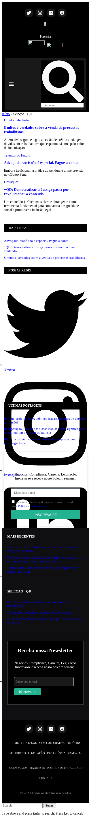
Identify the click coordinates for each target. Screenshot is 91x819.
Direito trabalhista (16, 120)
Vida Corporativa (52, 743)
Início (6, 114)
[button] (11, 84)
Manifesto (37, 767)
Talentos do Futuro (17, 155)
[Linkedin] (51, 12)
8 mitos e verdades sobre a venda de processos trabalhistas (44, 257)
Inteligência (56, 753)
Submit (49, 805)
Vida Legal (29, 743)
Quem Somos (18, 767)
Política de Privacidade (32, 506)
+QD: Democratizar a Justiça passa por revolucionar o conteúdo (36, 191)
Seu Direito (17, 753)
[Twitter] (29, 12)
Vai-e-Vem (75, 753)
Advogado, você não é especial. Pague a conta (41, 163)
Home (15, 743)
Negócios (74, 743)
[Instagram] (40, 12)
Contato (45, 778)
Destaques (11, 182)
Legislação (36, 753)
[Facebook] (62, 12)
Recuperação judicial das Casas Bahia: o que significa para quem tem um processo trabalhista (44, 430)
